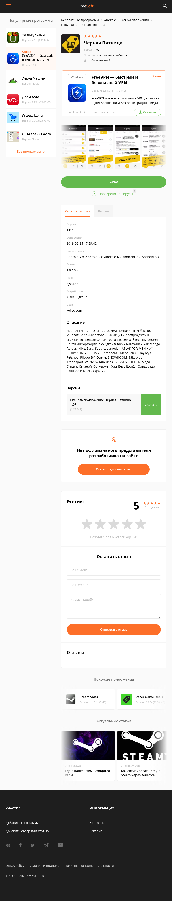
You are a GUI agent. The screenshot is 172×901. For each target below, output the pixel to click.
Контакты (97, 823)
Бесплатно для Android (113, 55)
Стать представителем (114, 469)
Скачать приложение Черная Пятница (100, 402)
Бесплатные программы (80, 20)
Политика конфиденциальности (89, 865)
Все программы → (31, 151)
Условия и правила (44, 865)
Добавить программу (22, 823)
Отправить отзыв (113, 629)
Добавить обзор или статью (27, 831)
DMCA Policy (15, 865)
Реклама (96, 831)
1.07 (91, 49)
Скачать (114, 182)
